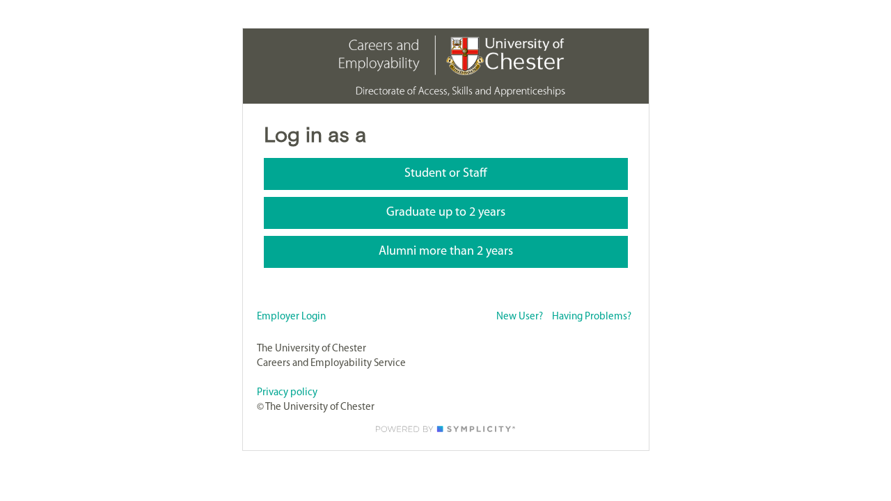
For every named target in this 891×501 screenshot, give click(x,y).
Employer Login (291, 317)
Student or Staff (445, 174)
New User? (519, 317)
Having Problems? (591, 317)
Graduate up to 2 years (445, 213)
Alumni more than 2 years (446, 252)
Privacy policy (287, 393)
